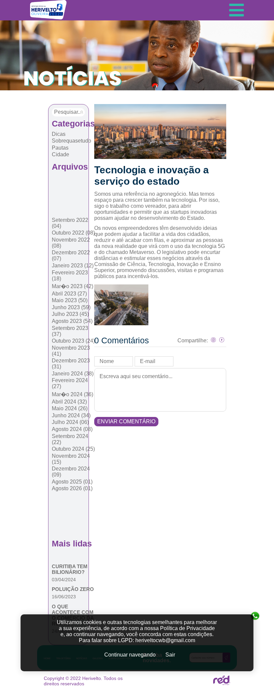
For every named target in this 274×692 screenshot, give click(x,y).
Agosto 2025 (72, 482)
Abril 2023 (69, 293)
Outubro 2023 (73, 341)
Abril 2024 (69, 402)
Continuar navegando (130, 655)
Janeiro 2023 (73, 265)
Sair (170, 655)
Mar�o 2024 (72, 394)
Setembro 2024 (70, 439)
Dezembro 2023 (71, 363)
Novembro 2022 (71, 243)
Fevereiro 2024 (70, 383)
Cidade (60, 154)
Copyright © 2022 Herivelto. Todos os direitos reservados (83, 681)
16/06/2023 (64, 596)
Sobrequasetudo (71, 141)
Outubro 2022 (73, 233)
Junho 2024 (71, 415)
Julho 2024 (70, 422)
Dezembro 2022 (71, 255)
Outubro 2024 (73, 449)
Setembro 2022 (70, 223)
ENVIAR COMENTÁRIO (126, 421)
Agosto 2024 (72, 429)
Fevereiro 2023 (70, 275)
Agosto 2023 (72, 321)
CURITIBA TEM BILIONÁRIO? (70, 569)
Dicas (58, 134)
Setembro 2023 (70, 331)
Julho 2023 (70, 314)
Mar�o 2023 (72, 286)
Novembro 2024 (71, 459)
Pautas (60, 148)
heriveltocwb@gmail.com (165, 640)
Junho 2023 (71, 307)
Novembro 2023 (71, 351)
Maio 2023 (70, 300)
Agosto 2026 (72, 488)
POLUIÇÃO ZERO (73, 589)
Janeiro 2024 (73, 373)
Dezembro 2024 (71, 472)
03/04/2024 (64, 579)
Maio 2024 (70, 408)
